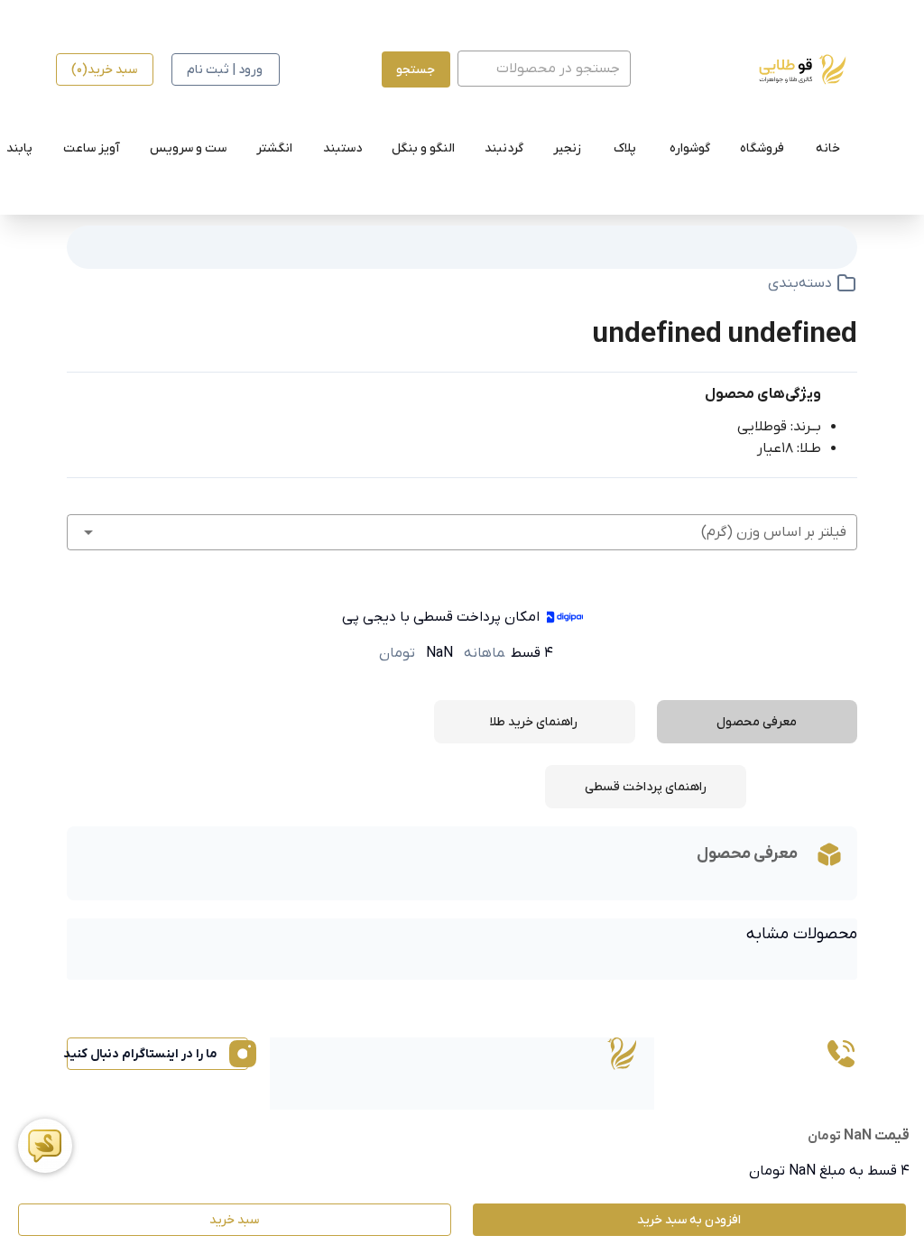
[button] (462, 532)
